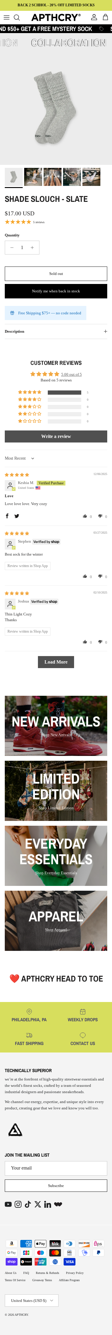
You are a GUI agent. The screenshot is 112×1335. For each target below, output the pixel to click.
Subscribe (56, 1185)
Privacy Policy (75, 1273)
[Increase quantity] (34, 247)
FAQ (26, 1273)
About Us (10, 1273)
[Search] (19, 17)
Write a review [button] (56, 436)
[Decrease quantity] (10, 247)
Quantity (12, 235)
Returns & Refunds (47, 1273)
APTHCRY (21, 1314)
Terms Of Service (15, 1280)
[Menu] (6, 17)
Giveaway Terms (42, 1280)
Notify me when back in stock (56, 291)
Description (14, 331)
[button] (30, 392)
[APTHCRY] (56, 17)
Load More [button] (56, 661)
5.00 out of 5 (71, 374)
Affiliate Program (69, 1280)
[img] (17, 475)
